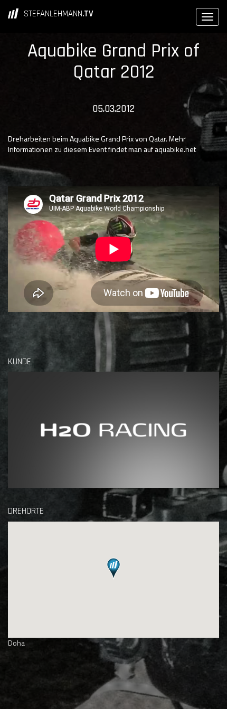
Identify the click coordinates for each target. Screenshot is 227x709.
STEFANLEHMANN (58, 14)
